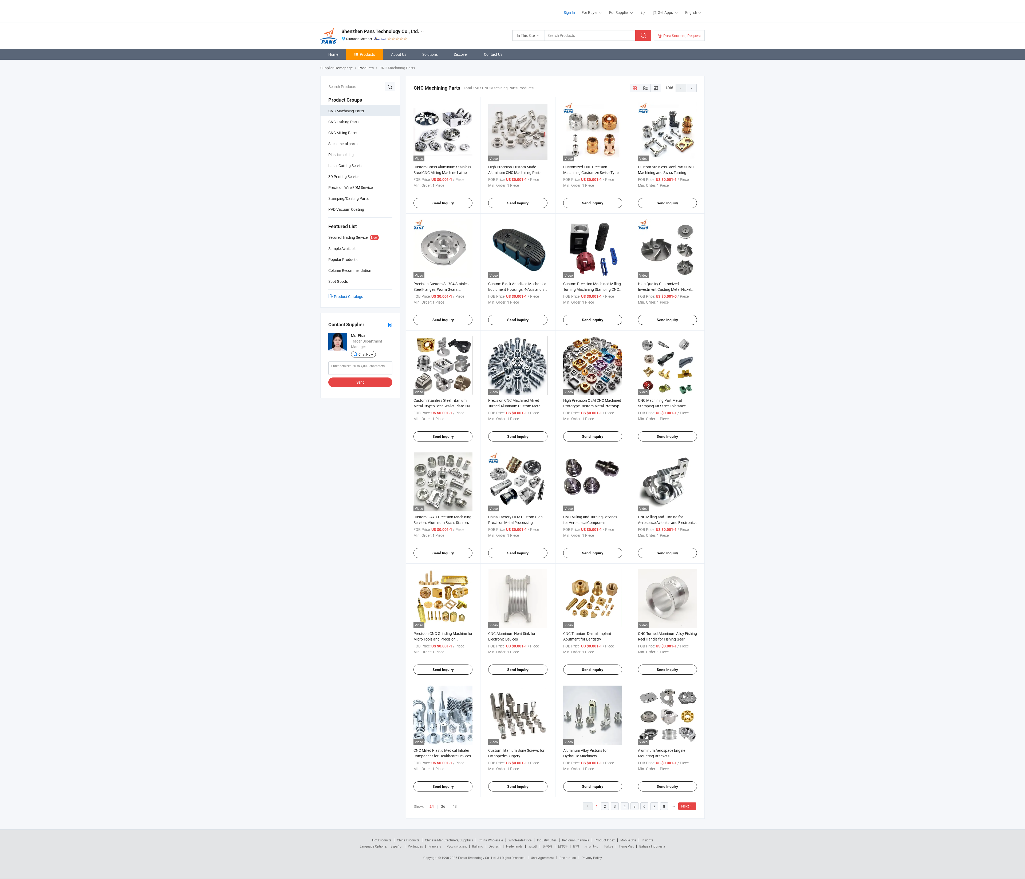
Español (396, 846)
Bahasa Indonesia (652, 846)
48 (454, 806)
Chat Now (365, 354)
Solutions (430, 54)
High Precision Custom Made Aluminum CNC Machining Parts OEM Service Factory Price (514, 172)
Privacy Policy (592, 858)
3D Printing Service (343, 176)
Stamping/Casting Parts (348, 198)
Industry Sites (547, 840)
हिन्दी (576, 846)
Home (333, 54)
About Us (398, 54)
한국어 (547, 846)
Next (685, 806)
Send (360, 382)
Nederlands (514, 846)
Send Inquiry (443, 203)
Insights (647, 840)
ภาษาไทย (591, 846)
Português (415, 846)
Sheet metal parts (342, 143)
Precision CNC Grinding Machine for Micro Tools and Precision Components (442, 639)
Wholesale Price (519, 840)
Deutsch (494, 846)
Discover (461, 54)
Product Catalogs (348, 296)
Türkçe (608, 846)
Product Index (605, 840)
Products (367, 54)
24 (431, 806)
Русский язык (457, 846)
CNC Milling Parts (342, 132)
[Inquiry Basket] (643, 12)
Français (434, 846)
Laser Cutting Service (345, 165)
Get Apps (665, 12)
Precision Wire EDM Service (350, 187)
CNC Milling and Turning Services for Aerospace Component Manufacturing (590, 522)
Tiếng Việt (626, 846)
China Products (408, 840)
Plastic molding (341, 154)
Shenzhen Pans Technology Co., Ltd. (380, 31)
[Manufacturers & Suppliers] (354, 10)
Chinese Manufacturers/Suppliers (449, 840)
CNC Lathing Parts (343, 121)
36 (443, 806)
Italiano (477, 846)
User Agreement (542, 858)
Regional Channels (575, 840)
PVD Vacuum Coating (346, 209)
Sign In (569, 12)
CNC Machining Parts (346, 110)
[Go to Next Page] (691, 88)
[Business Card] (390, 324)
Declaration (567, 858)
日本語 (562, 846)
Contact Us (493, 54)
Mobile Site (628, 840)
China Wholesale (491, 840)
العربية (532, 846)
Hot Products (381, 840)
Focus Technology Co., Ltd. (477, 858)
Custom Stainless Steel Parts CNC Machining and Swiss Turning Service (666, 172)
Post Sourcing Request (682, 35)
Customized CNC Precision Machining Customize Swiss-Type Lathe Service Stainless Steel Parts (591, 172)
